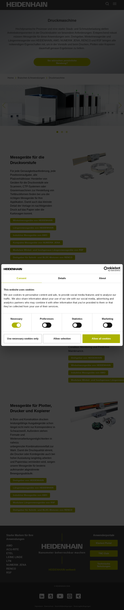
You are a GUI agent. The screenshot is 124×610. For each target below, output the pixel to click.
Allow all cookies (101, 338)
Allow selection (62, 338)
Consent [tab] (21, 278)
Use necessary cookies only (22, 338)
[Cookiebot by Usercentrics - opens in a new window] (106, 269)
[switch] (46, 325)
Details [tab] (62, 278)
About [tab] (102, 278)
